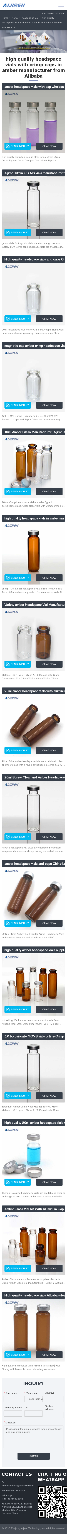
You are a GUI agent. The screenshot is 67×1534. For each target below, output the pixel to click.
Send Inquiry (20, 146)
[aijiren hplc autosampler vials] (15, 5)
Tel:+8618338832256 (14, 1490)
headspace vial (30, 17)
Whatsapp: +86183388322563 (12, 1497)
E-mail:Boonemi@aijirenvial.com (18, 1484)
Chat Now (49, 146)
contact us (17, 1474)
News (15, 17)
